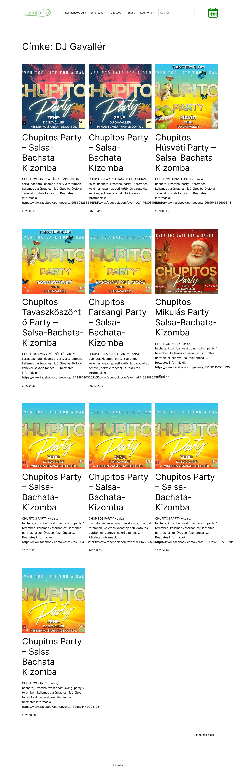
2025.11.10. (28, 550)
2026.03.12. (29, 385)
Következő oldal (206, 734)
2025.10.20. (29, 715)
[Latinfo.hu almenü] (154, 13)
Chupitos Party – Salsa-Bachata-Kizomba (52, 152)
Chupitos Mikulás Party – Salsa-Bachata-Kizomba (186, 317)
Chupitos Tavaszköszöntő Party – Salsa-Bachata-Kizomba (53, 322)
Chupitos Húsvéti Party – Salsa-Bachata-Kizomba (186, 152)
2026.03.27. (162, 211)
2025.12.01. (162, 375)
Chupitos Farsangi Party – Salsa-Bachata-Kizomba (118, 322)
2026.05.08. (29, 211)
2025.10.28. (162, 550)
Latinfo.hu (120, 765)
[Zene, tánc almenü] (105, 13)
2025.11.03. (95, 550)
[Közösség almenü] (123, 13)
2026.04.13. (96, 211)
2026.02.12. (96, 385)
